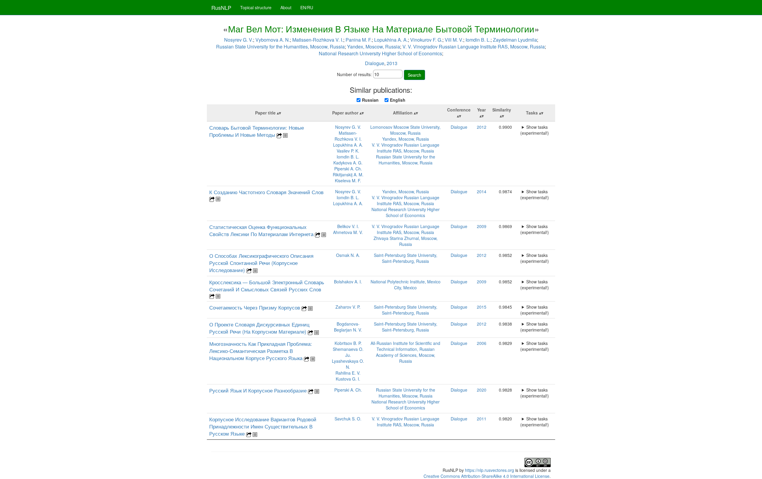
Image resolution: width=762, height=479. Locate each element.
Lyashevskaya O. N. (348, 364)
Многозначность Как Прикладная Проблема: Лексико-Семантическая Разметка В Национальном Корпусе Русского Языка (260, 351)
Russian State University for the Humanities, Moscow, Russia (280, 46)
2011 (481, 419)
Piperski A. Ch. (348, 169)
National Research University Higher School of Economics (380, 53)
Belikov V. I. (348, 226)
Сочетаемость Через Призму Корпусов (255, 307)
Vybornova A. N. (272, 39)
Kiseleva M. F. (348, 180)
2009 (481, 226)
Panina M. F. (359, 39)
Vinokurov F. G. (426, 39)
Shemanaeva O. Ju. (348, 352)
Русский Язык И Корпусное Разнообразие (258, 390)
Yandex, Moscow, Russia (373, 46)
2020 (481, 390)
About (285, 7)
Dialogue (374, 63)
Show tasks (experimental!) (534, 130)
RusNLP (221, 7)
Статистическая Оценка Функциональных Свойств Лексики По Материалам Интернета (262, 230)
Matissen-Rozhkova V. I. (317, 39)
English (397, 100)
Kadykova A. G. (348, 163)
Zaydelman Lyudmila (515, 39)
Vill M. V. (454, 39)
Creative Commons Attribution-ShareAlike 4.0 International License (486, 476)
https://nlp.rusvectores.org (489, 470)
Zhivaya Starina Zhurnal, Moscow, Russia (406, 241)
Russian (370, 100)
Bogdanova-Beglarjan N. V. (348, 327)
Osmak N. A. (348, 255)
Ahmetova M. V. (348, 232)
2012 (481, 127)
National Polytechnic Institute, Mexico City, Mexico (406, 284)
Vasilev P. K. (348, 151)
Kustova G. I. (348, 379)
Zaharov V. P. (347, 307)
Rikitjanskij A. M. (348, 175)
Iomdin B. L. (478, 39)
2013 (392, 63)
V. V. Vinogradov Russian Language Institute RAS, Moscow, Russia (473, 46)
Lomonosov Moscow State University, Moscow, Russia (405, 130)
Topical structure (255, 7)
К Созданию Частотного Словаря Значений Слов (266, 192)
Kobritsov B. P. (348, 343)
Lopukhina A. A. (391, 39)
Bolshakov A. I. (348, 282)
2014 (481, 191)
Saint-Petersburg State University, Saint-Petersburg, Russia (405, 258)
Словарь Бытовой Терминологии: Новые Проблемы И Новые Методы (256, 131)
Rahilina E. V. (347, 373)
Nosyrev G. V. (238, 39)
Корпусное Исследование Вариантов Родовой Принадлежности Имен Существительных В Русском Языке (262, 426)
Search (414, 75)
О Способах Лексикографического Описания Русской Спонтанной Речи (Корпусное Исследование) (261, 263)
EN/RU (306, 7)
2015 (481, 307)
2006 (481, 343)
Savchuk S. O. (348, 419)
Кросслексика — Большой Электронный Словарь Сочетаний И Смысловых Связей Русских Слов (266, 286)
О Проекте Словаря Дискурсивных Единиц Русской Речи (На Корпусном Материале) (259, 328)
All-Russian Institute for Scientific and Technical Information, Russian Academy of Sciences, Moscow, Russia (405, 352)
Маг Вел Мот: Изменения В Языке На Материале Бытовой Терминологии (381, 28)
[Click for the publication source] (279, 135)
